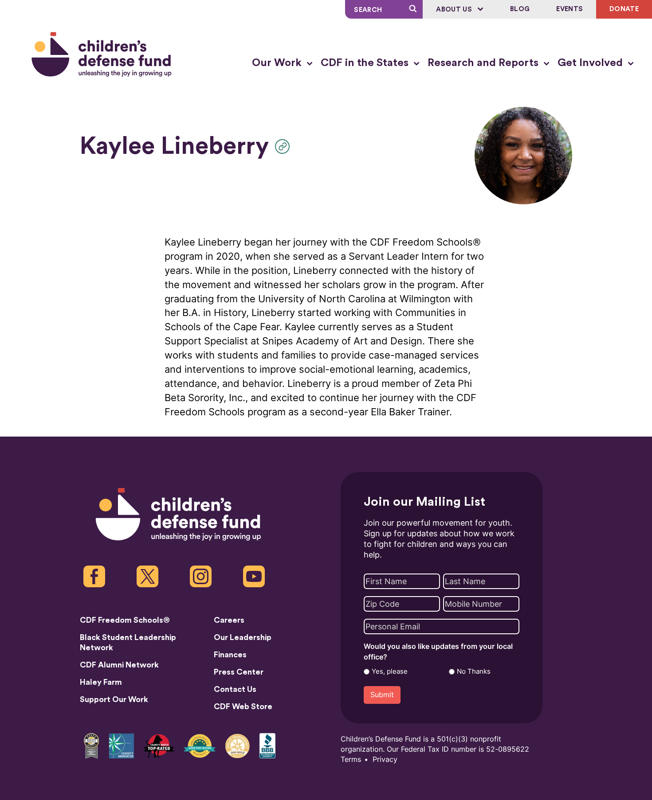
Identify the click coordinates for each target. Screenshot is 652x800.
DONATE (624, 9)
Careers (229, 620)
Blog (520, 9)
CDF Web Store (243, 706)
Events (569, 9)
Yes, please (390, 671)
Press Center (238, 672)
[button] (284, 146)
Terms (351, 759)
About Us (455, 9)
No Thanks (474, 671)
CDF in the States (366, 63)
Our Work (278, 63)
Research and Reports (484, 63)
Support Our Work (114, 699)
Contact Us (235, 689)
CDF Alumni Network (119, 665)
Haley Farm (101, 682)
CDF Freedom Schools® (125, 620)
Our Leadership (242, 637)
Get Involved (591, 63)
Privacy (385, 759)
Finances (230, 655)
